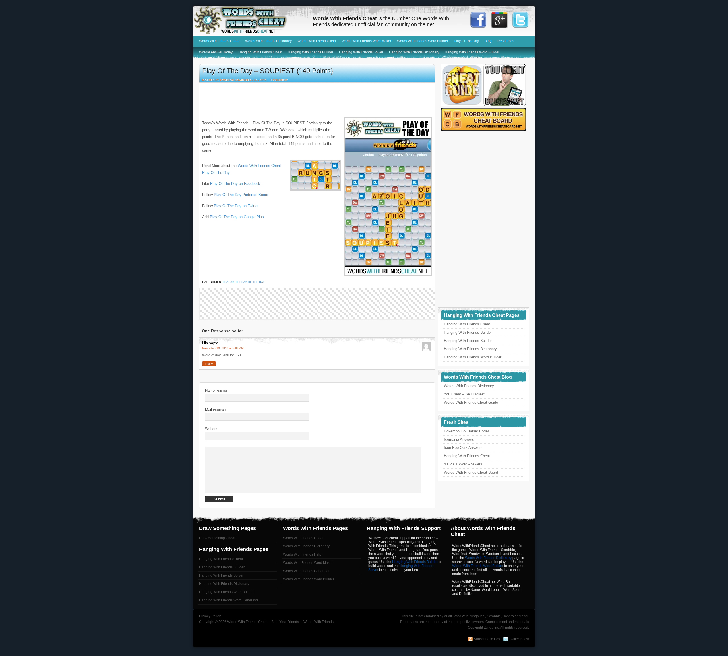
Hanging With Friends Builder (310, 52)
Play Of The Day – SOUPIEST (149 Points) (267, 71)
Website (211, 428)
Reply (209, 363)
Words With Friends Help (316, 41)
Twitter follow (519, 639)
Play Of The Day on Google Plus (237, 217)
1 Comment (278, 80)
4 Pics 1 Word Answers (463, 464)
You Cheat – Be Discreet (464, 394)
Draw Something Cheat (217, 538)
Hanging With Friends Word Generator (228, 600)
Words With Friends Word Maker (366, 41)
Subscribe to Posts (488, 639)
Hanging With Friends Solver (361, 52)
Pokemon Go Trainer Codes (467, 431)
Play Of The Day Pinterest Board (241, 195)
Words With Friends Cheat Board (471, 472)
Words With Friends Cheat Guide (471, 402)
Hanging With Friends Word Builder (472, 52)
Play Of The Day (466, 41)
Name (216, 390)
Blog (488, 41)
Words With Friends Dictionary (268, 41)
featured (230, 282)
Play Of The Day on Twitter (236, 206)
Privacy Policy (210, 616)
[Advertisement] (317, 98)
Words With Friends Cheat (250, 20)
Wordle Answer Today (216, 52)
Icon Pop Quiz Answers (463, 447)
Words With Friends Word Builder (422, 41)
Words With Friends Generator (306, 571)
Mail (215, 409)
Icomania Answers (459, 439)
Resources (505, 41)
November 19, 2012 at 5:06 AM (222, 348)
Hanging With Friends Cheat (260, 52)
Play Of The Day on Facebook (235, 183)
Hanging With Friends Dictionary (414, 52)
